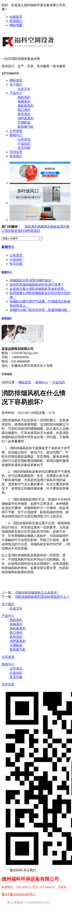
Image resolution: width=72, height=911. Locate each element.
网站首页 (16, 80)
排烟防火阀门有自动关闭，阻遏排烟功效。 (40, 310)
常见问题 (24, 147)
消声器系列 (26, 118)
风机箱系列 (26, 105)
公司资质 (16, 131)
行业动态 (24, 143)
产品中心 (16, 93)
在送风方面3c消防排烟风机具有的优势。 (38, 288)
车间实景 (16, 152)
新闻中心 (16, 135)
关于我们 (16, 84)
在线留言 (16, 16)
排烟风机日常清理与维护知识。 (32, 280)
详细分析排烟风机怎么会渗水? (36, 592)
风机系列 (24, 97)
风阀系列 (24, 101)
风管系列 (24, 114)
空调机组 (24, 122)
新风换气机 (26, 126)
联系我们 (16, 21)
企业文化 (24, 88)
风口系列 (24, 110)
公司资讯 (24, 139)
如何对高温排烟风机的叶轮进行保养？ (37, 284)
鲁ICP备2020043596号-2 (18, 894)
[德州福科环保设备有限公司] (29, 50)
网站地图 (16, 25)
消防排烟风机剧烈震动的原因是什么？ (42, 596)
